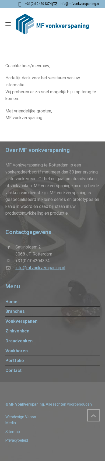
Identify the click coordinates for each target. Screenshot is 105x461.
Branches (15, 311)
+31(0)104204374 (38, 4)
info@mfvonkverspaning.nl (80, 4)
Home (11, 301)
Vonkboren (16, 350)
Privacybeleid (16, 440)
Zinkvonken (17, 331)
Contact (13, 370)
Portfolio (14, 360)
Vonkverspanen (21, 321)
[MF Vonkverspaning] (52, 23)
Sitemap (12, 432)
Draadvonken (19, 340)
